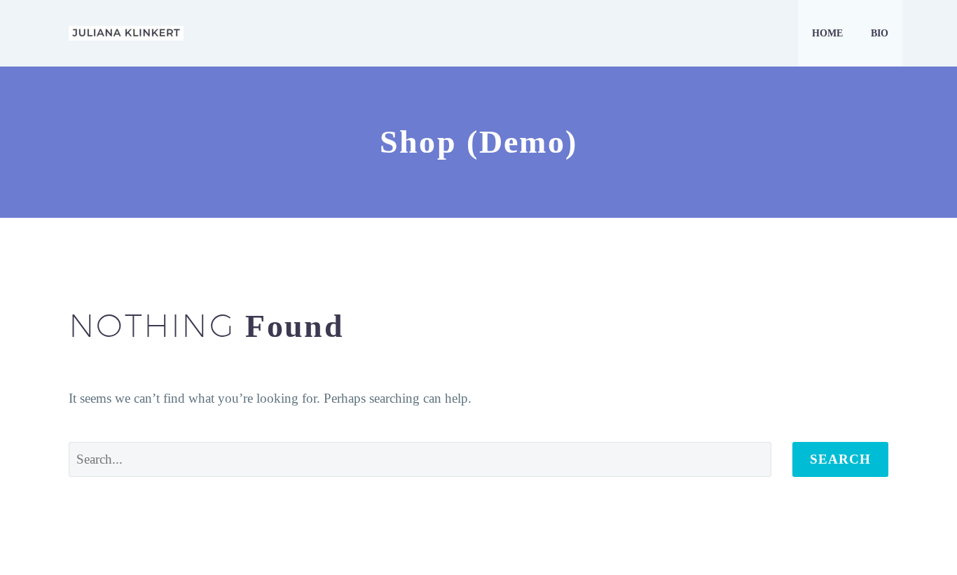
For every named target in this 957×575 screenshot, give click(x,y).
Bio (879, 33)
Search (840, 459)
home (827, 33)
